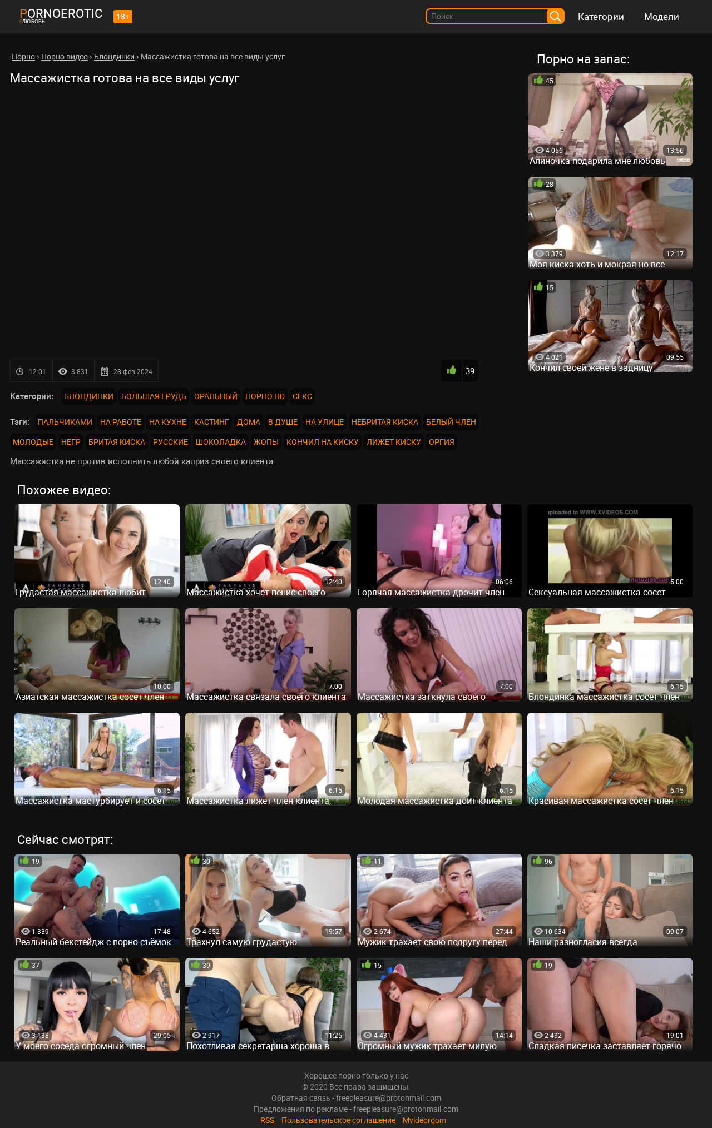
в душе (283, 421)
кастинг (211, 421)
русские (170, 441)
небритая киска (385, 421)
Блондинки (88, 396)
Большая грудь (153, 396)
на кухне (167, 421)
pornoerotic (60, 13)
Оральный (216, 396)
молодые (33, 441)
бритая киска (116, 441)
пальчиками (65, 421)
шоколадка (221, 441)
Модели (661, 16)
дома (248, 421)
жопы (266, 441)
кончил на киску (322, 441)
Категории (601, 16)
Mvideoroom (424, 1120)
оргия (441, 441)
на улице (324, 421)
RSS (267, 1120)
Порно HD (265, 396)
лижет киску (394, 441)
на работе (120, 421)
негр (71, 441)
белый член (451, 421)
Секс (302, 396)
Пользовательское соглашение (338, 1120)
